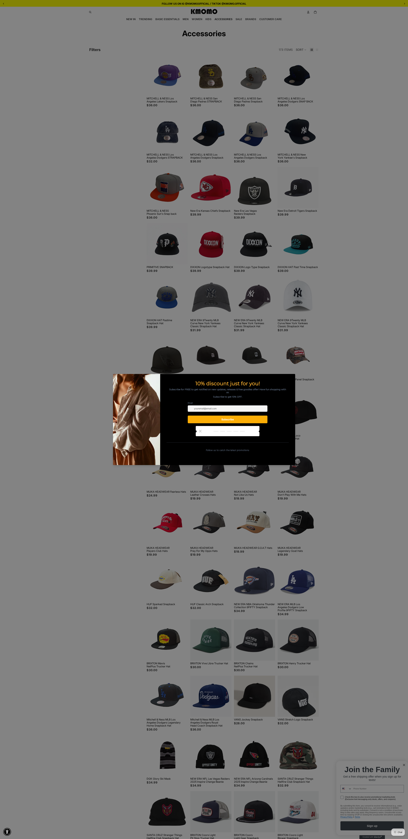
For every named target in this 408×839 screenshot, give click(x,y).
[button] (7, 832)
